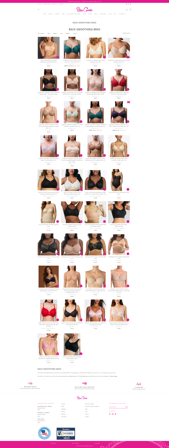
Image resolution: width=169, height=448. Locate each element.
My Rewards (61, 3)
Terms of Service (75, 443)
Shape (84, 13)
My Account (54, 3)
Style (74, 33)
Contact (63, 404)
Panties (50, 13)
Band (54, 33)
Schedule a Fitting (47, 3)
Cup (61, 33)
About (62, 406)
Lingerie (57, 13)
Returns (63, 411)
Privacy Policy (53, 443)
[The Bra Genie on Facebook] (110, 414)
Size (48, 33)
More (39, 409)
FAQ (86, 411)
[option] (84, 1)
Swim (63, 13)
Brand (67, 33)
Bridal (90, 13)
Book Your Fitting (89, 404)
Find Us (87, 414)
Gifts (110, 13)
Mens (95, 13)
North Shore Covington (102, 376)
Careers (87, 416)
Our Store (40, 3)
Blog (86, 409)
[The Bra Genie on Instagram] (112, 414)
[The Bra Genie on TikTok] (115, 414)
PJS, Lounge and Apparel (74, 13)
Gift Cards (63, 416)
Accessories (103, 13)
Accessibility (97, 443)
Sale (115, 13)
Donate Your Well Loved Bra (92, 406)
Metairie (93, 376)
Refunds (63, 414)
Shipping (63, 409)
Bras (45, 13)
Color (41, 33)
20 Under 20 (122, 13)
